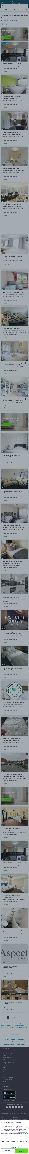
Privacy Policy (6, 1134)
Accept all (21, 1151)
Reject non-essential (8, 1151)
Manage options (14, 1147)
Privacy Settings (22, 1132)
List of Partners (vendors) (7, 1137)
